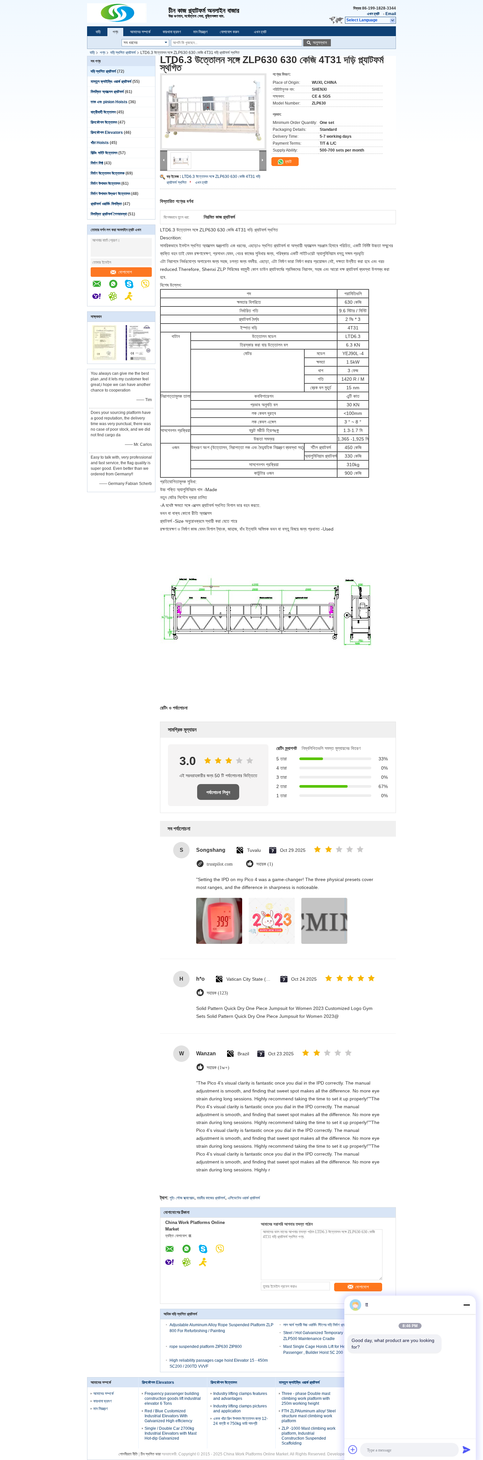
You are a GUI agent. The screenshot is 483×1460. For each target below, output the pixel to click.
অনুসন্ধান (320, 42)
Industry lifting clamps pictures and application (240, 1408)
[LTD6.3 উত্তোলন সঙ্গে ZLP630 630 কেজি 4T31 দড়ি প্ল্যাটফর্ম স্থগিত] (213, 111)
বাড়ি (98, 32)
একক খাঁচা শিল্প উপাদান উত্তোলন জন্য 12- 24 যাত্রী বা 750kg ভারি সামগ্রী (240, 1421)
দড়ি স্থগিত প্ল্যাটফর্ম (123, 52)
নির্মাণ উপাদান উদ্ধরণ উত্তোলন (110, 193)
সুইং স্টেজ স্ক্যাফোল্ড (182, 1198)
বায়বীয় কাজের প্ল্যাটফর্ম (211, 1198)
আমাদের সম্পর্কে (140, 32)
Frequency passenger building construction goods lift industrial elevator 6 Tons (173, 1398)
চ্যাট (287, 161)
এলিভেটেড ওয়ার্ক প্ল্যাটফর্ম (244, 1198)
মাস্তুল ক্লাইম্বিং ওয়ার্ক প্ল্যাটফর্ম (111, 81)
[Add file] (352, 1449)
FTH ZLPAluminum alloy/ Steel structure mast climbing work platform (309, 1416)
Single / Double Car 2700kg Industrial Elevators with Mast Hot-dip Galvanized (170, 1433)
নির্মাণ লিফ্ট (97, 163)
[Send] (466, 1449)
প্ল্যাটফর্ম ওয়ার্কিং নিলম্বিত (106, 204)
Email (390, 14)
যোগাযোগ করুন (229, 32)
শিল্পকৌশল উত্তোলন (104, 122)
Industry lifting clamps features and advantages (240, 1396)
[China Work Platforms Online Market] (128, 13)
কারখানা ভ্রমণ (172, 32)
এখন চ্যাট (373, 14)
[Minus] (467, 1305)
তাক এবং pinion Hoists (109, 102)
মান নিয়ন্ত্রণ (200, 32)
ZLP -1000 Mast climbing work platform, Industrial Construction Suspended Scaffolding (308, 1436)
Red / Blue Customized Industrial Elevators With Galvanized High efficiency (168, 1416)
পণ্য (115, 32)
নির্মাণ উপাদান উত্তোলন (105, 183)
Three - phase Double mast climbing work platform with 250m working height (306, 1398)
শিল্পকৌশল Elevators (107, 132)
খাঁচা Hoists (100, 142)
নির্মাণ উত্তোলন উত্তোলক (108, 173)
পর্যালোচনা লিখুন (218, 792)
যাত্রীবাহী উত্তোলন (103, 112)
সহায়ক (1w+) (218, 1067)
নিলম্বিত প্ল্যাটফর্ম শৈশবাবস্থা (109, 214)
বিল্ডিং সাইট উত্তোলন (104, 153)
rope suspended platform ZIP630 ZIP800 (206, 1346)
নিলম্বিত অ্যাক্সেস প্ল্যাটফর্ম (107, 91)
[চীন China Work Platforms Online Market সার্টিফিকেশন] (104, 359)
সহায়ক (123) (217, 993)
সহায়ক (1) (264, 864)
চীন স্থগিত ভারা (151, 1454)
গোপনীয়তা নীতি (128, 1454)
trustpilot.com (220, 864)
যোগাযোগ (125, 272)
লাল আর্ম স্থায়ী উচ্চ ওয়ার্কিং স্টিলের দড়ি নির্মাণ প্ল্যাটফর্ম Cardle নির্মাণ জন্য (331, 1325)
